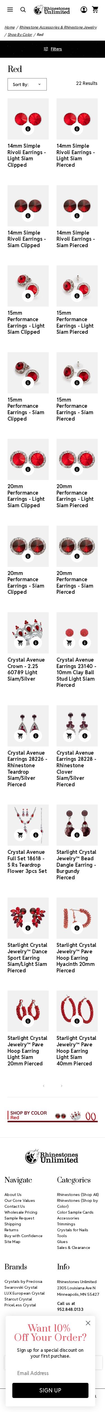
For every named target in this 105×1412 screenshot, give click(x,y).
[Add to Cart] (20, 643)
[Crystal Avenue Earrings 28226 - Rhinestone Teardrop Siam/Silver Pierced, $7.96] (28, 725)
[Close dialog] (88, 1323)
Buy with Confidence (23, 1235)
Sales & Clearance (73, 1247)
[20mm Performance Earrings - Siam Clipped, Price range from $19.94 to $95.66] (28, 546)
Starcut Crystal (18, 1299)
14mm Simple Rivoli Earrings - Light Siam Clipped (27, 155)
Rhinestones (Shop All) (78, 1194)
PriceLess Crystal (20, 1304)
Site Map (12, 1241)
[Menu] (10, 9)
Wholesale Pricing (21, 1212)
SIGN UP (50, 1390)
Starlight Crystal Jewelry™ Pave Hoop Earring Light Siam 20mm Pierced (28, 1050)
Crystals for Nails (72, 1229)
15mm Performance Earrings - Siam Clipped (26, 409)
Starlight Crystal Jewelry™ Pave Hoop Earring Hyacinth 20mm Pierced (77, 957)
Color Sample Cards (75, 1212)
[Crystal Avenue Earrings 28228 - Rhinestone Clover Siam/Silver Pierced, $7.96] (77, 725)
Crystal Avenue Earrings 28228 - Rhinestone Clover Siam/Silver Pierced (77, 769)
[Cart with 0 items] (95, 9)
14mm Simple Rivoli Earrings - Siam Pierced (76, 239)
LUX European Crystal (24, 1293)
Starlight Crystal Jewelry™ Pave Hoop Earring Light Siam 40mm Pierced (77, 1050)
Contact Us (14, 1206)
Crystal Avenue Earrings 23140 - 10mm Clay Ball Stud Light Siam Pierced (77, 672)
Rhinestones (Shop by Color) (77, 1203)
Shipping (12, 1223)
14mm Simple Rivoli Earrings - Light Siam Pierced (76, 155)
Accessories (68, 1218)
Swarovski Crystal (21, 1287)
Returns (11, 1229)
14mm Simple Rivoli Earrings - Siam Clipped (27, 239)
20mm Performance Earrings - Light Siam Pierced (75, 496)
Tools (62, 1235)
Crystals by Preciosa (23, 1281)
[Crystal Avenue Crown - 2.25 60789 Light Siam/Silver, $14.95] (28, 632)
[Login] (83, 9)
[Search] (23, 9)
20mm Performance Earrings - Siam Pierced (75, 582)
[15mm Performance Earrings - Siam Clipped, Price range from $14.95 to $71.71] (28, 372)
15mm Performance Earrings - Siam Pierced (75, 409)
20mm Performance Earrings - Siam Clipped (26, 582)
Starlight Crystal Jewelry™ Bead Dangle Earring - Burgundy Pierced (77, 864)
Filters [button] (56, 49)
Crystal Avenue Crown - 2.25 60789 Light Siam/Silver (26, 669)
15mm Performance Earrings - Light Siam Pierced (75, 322)
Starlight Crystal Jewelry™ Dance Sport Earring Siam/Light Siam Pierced (28, 957)
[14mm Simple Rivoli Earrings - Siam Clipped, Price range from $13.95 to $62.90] (28, 205)
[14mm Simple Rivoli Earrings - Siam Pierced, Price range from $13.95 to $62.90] (77, 205)
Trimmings (66, 1223)
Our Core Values (19, 1200)
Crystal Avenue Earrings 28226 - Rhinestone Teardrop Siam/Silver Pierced (28, 769)
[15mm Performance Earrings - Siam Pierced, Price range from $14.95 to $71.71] (77, 372)
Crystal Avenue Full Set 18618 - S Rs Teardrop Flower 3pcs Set (27, 861)
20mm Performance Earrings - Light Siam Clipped (26, 496)
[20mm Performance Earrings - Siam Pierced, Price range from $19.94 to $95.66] (77, 546)
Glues (62, 1241)
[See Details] (28, 129)
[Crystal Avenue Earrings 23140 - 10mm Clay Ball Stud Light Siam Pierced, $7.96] (77, 632)
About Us (13, 1194)
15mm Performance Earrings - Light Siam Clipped (26, 322)
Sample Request (19, 1218)
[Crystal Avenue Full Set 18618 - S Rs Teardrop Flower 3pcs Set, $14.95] (28, 825)
